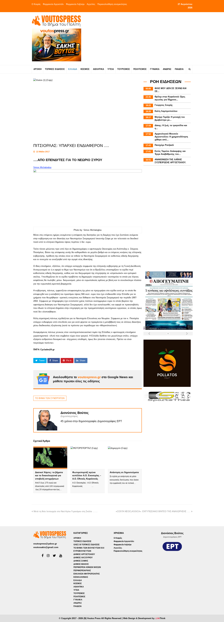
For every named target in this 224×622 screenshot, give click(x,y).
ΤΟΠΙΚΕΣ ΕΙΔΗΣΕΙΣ (82, 541)
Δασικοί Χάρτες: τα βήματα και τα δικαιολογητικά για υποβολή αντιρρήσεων (49, 475)
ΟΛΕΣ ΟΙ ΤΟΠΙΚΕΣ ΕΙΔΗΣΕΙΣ (86, 544)
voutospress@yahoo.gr (45, 543)
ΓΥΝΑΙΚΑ (77, 600)
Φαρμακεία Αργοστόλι (53, 4)
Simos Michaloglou (42, 167)
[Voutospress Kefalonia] (56, 21)
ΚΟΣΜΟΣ (77, 583)
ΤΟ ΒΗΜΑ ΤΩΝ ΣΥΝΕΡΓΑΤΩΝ (49, 398)
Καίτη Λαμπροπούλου (166, 111)
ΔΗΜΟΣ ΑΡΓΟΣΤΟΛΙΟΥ (84, 554)
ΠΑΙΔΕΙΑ (77, 606)
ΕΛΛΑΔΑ (77, 580)
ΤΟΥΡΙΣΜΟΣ (79, 593)
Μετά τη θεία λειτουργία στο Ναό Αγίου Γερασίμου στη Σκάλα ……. (66, 511)
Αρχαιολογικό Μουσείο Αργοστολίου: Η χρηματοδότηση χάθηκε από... (171, 137)
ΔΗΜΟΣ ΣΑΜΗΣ (80, 561)
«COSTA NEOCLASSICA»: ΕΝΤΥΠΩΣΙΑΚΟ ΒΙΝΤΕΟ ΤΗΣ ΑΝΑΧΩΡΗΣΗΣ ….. (153, 511)
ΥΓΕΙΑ (76, 590)
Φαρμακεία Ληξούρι (75, 4)
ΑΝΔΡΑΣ (77, 603)
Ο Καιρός (36, 4)
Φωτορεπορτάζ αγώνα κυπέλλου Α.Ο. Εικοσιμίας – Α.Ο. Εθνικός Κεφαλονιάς (86, 475)
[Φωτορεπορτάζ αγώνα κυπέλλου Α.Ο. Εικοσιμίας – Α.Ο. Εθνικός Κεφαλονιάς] (87, 457)
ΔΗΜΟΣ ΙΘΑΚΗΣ (81, 564)
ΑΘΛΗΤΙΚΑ (78, 587)
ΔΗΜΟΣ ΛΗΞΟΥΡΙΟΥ (83, 557)
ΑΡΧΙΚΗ (77, 538)
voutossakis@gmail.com (45, 547)
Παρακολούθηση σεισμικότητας (112, 4)
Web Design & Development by (144, 618)
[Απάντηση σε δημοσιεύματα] (125, 457)
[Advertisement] (141, 38)
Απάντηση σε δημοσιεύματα (124, 472)
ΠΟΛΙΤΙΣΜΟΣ (79, 596)
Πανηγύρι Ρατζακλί (164, 145)
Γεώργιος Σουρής (164, 105)
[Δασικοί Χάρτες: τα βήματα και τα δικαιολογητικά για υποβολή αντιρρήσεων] (50, 457)
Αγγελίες (91, 4)
